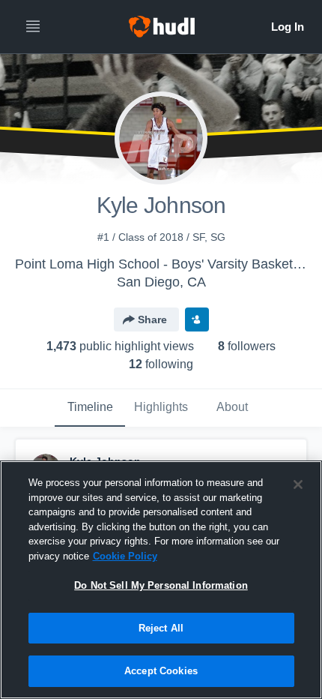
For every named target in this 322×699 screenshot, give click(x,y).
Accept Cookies (161, 670)
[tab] (90, 408)
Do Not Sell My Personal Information (161, 585)
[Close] (298, 484)
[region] (161, 579)
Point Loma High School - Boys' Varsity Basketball (164, 264)
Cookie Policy (125, 556)
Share (152, 320)
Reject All (161, 628)
